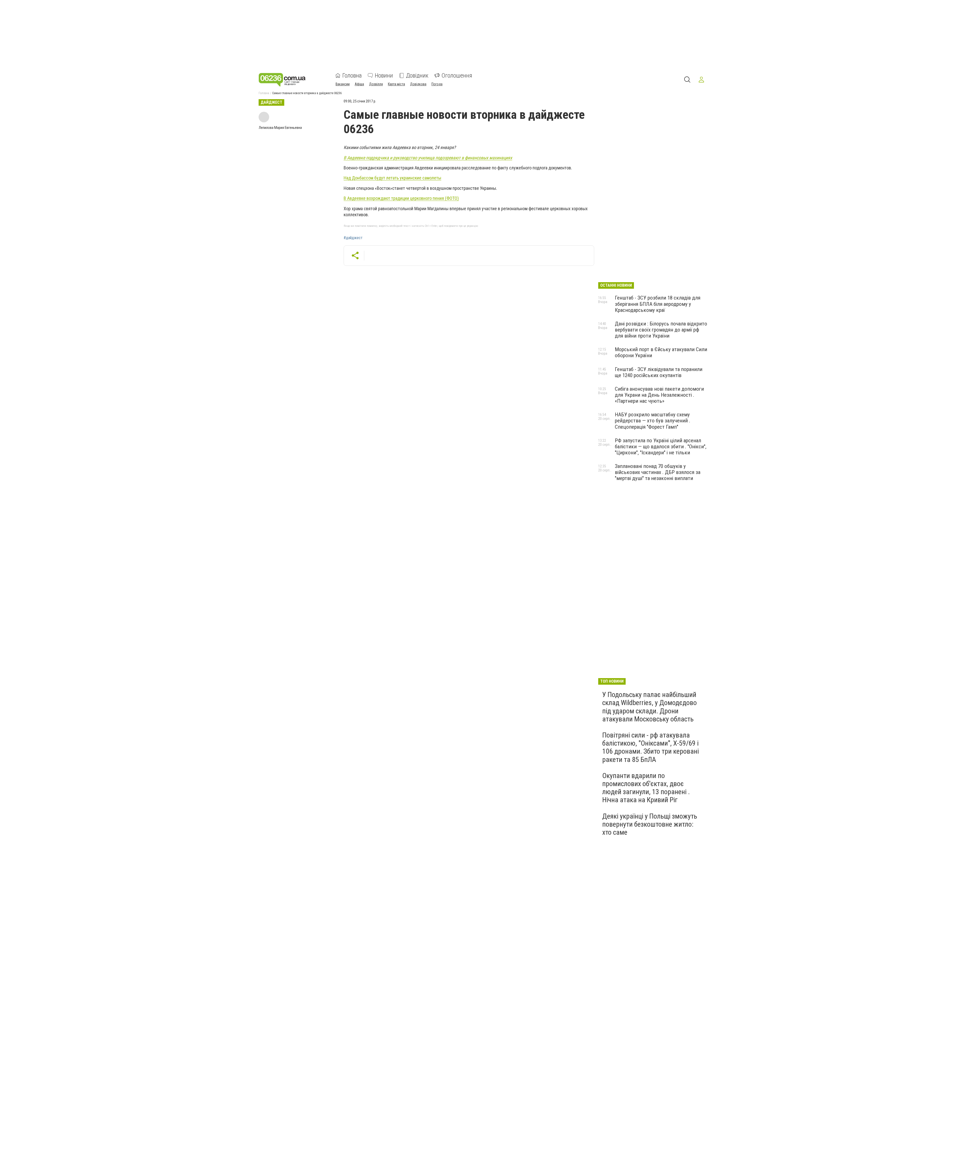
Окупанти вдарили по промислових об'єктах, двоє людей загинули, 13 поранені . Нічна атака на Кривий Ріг (646, 788)
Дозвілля (376, 84)
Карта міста (396, 84)
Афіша (359, 84)
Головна (352, 75)
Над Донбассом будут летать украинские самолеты (392, 177)
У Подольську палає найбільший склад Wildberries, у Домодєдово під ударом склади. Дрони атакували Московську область (649, 706)
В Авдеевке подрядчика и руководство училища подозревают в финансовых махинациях (428, 157)
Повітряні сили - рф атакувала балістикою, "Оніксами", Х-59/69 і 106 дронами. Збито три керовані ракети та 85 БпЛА (650, 747)
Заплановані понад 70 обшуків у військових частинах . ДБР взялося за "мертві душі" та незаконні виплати (657, 472)
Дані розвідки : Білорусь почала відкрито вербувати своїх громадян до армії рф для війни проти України (661, 330)
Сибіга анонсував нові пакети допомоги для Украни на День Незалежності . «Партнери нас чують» (659, 395)
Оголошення (456, 75)
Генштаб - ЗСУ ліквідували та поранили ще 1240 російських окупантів (658, 372)
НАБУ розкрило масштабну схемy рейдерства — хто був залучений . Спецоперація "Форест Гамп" (652, 421)
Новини (384, 75)
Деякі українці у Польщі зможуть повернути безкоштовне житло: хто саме (649, 824)
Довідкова (418, 84)
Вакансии (343, 84)
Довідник (417, 75)
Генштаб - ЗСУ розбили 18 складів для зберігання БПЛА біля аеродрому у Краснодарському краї (657, 304)
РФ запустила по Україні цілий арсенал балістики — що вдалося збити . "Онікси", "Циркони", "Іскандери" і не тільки (660, 446)
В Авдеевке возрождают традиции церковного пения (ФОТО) (401, 198)
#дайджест (353, 238)
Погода (436, 84)
